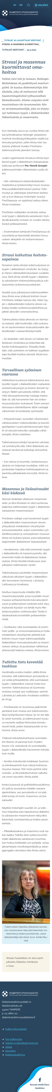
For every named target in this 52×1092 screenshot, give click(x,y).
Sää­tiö (8, 1047)
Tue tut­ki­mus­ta (13, 1039)
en (20, 5)
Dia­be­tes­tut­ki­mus (15, 1054)
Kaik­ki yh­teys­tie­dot (16, 1029)
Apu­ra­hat (10, 1050)
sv (14, 5)
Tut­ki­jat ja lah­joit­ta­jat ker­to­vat (21, 1043)
